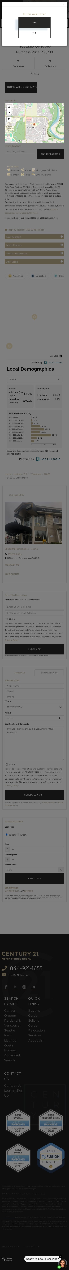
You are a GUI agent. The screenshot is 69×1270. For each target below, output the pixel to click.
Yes (35, 22)
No (34, 33)
